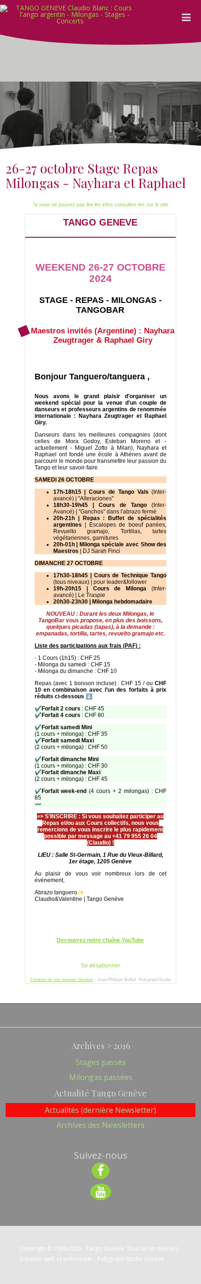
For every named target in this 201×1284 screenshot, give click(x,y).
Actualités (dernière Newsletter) (100, 1110)
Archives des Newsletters (100, 1125)
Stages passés (101, 1062)
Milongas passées (100, 1077)
